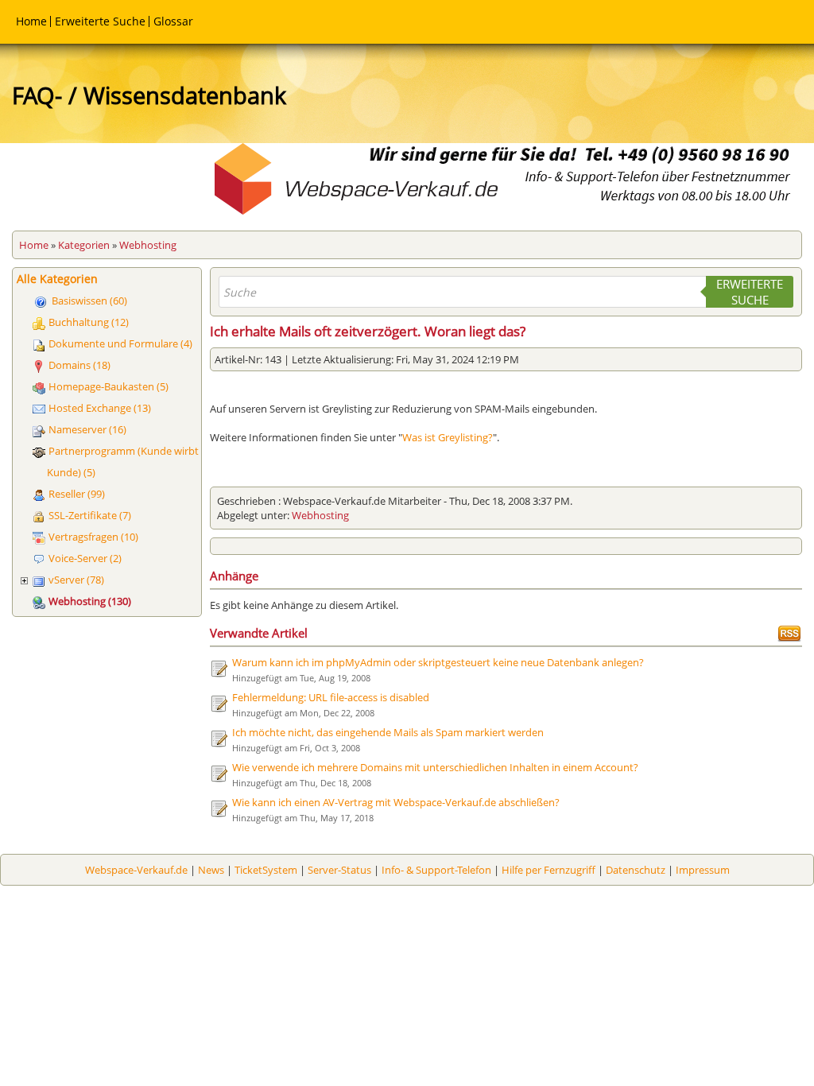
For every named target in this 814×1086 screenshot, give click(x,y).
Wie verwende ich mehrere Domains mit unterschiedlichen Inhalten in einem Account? (435, 767)
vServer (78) (76, 579)
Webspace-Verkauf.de (136, 870)
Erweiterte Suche (100, 21)
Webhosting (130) (89, 601)
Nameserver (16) (87, 429)
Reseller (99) (76, 494)
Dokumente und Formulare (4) (120, 343)
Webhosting (147, 245)
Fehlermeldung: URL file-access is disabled (330, 697)
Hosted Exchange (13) (99, 408)
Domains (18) (79, 365)
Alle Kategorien (57, 278)
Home (31, 21)
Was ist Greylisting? (447, 437)
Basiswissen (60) (89, 300)
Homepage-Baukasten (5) (108, 386)
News (211, 870)
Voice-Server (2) (85, 558)
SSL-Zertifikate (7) (89, 515)
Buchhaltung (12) (88, 322)
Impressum (703, 870)
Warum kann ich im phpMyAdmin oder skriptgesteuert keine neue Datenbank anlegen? (438, 662)
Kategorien (84, 245)
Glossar (173, 21)
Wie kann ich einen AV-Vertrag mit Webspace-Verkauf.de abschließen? (396, 802)
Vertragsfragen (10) (93, 536)
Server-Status (339, 870)
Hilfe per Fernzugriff (548, 870)
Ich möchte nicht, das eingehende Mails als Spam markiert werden (388, 732)
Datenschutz (635, 870)
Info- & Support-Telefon (436, 870)
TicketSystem (266, 870)
